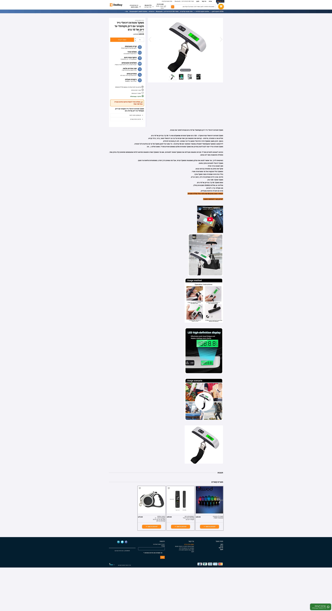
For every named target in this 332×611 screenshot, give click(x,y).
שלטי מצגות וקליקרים (167, 1)
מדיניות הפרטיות (149, 553)
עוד (127, 11)
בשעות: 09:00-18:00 (160, 7)
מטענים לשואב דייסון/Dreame (138, 11)
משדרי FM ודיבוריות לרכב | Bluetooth (184, 1)
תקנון (197, 1)
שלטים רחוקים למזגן (217, 11)
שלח (162, 557)
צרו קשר (219, 1)
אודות (210, 1)
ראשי (221, 544)
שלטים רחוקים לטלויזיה (202, 11)
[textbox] (180, 547)
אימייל (163, 546)
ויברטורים (151, 11)
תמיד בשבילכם (147, 7)
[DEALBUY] (122, 4)
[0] (221, 6)
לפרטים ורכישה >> (209, 527)
